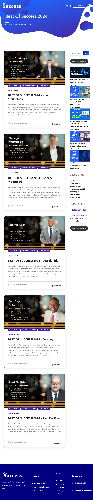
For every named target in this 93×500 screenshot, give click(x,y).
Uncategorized (75, 197)
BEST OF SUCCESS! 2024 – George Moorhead (30, 179)
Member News (75, 194)
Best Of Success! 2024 (81, 215)
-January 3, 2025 (13, 90)
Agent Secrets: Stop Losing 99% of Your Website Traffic (77, 101)
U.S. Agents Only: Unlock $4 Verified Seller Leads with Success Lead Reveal (79, 123)
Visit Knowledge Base (41, 487)
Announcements (75, 186)
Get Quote (79, 5)
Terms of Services (61, 486)
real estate (74, 221)
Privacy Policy (60, 492)
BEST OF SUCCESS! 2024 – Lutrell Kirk (33, 260)
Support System (39, 491)
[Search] (86, 53)
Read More (57, 124)
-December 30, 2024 (14, 413)
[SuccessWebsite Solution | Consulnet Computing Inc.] (11, 5)
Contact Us (61, 480)
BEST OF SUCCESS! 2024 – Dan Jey (30, 339)
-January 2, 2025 (13, 173)
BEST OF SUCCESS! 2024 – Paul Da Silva (34, 418)
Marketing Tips (44, 85)
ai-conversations (78, 212)
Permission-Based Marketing (76, 218)
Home (8, 24)
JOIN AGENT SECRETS (79, 61)
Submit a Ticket (39, 483)
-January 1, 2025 (13, 255)
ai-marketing (72, 215)
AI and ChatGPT (75, 183)
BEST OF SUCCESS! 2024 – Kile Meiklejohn (28, 97)
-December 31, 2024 (14, 334)
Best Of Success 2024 (22, 24)
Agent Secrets (14, 85)
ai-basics (71, 212)
